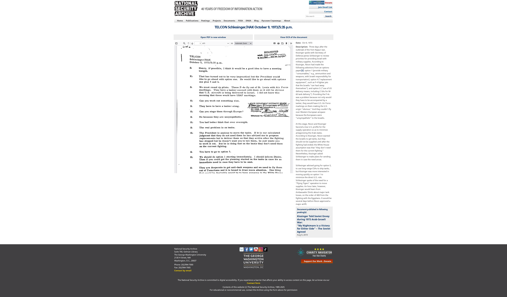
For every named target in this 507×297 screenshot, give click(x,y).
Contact (328, 11)
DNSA (248, 20)
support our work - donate (317, 261)
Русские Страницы (271, 20)
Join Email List (325, 7)
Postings (205, 20)
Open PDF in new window (213, 37)
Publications (192, 20)
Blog (256, 20)
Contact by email (182, 270)
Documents (229, 20)
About (287, 20)
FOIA (240, 20)
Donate (328, 2)
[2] (302, 70)
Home (180, 20)
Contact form (253, 283)
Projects (217, 20)
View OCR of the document (293, 37)
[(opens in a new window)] (242, 250)
